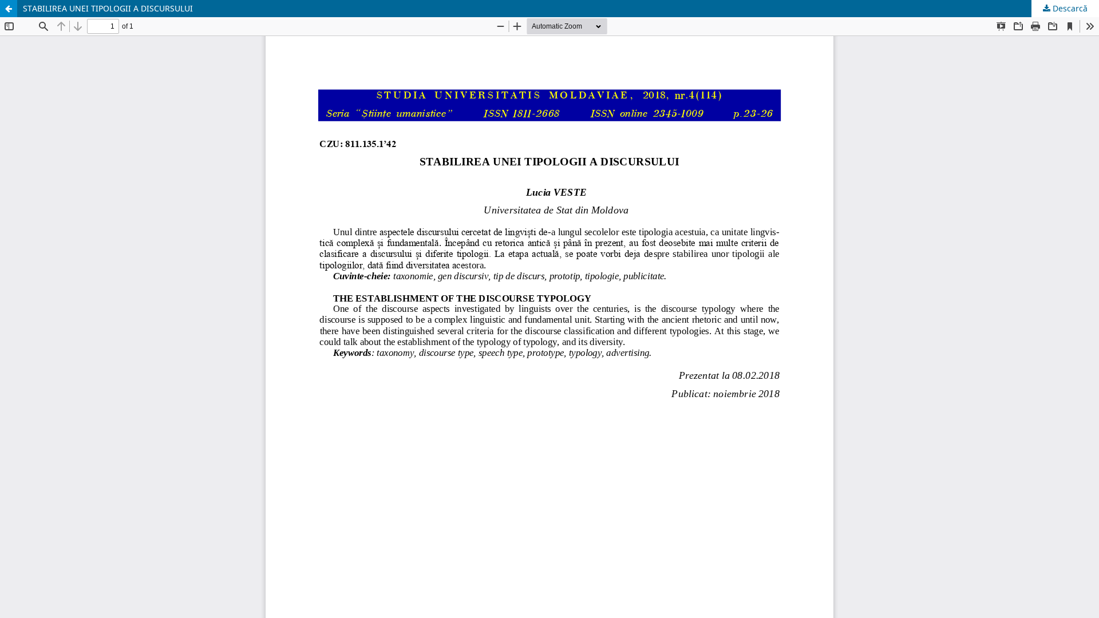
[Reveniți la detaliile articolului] (8, 8)
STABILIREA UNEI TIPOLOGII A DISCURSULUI (108, 8)
